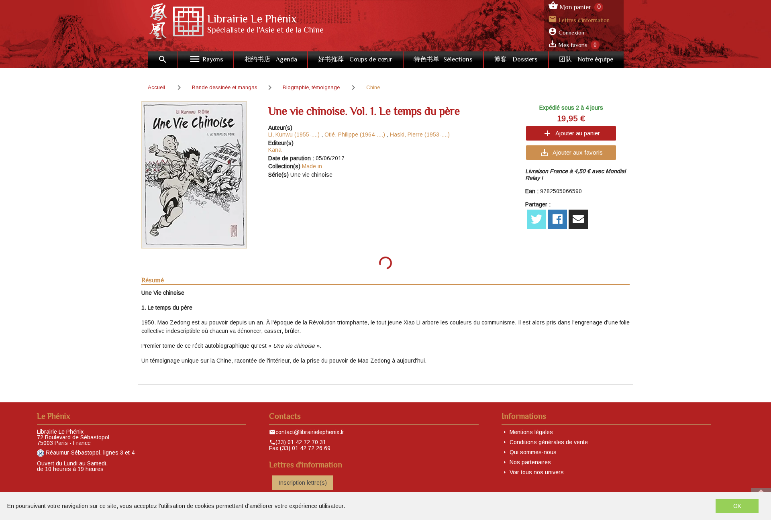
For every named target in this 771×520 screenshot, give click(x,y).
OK (737, 506)
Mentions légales (531, 432)
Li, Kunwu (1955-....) (294, 134)
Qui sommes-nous (533, 452)
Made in (312, 166)
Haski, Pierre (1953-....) (420, 134)
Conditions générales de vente (549, 442)
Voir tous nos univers (537, 472)
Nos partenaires (530, 462)
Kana (274, 150)
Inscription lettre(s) (303, 482)
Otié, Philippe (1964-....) (354, 134)
